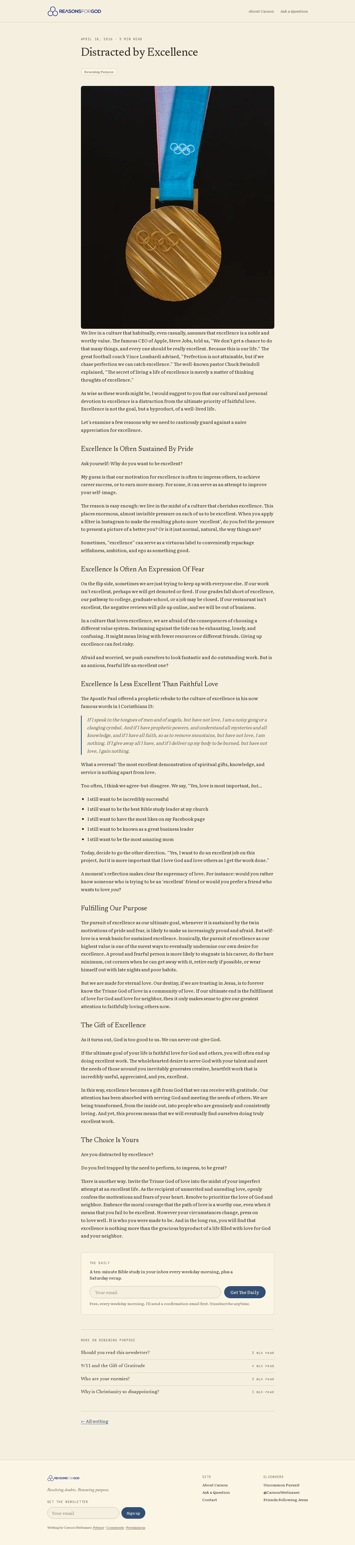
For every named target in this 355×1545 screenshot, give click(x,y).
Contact (209, 1499)
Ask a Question (294, 11)
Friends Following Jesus (286, 1499)
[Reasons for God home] (74, 11)
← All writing (94, 1421)
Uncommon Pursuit (282, 1484)
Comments (115, 1527)
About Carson (261, 11)
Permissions (135, 1527)
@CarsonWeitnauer (282, 1492)
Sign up (133, 1513)
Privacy (98, 1527)
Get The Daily (244, 1292)
